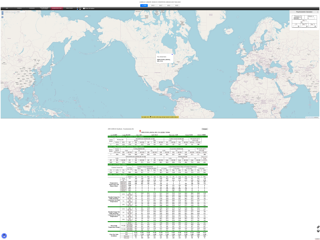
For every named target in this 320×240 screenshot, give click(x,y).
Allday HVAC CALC (57, 8)
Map (7, 8)
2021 (168, 5)
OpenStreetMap (310, 117)
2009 (144, 5)
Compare (204, 129)
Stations (19, 8)
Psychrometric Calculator (44, 8)
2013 (152, 5)
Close (317, 12)
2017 (160, 5)
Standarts (32, 8)
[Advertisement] (160, 123)
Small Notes (69, 8)
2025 (176, 5)
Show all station (89, 8)
